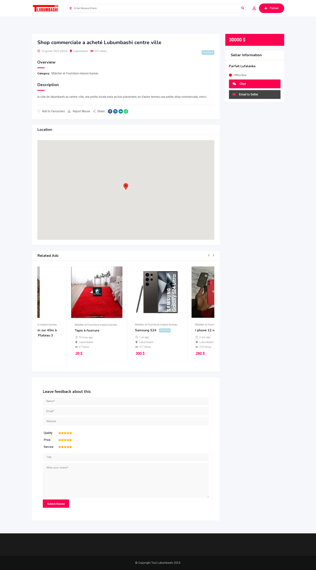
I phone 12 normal (176, 330)
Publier (274, 8)
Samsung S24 (112, 330)
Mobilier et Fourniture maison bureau (74, 73)
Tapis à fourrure (53, 330)
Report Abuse (81, 111)
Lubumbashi (80, 51)
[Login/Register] (254, 8)
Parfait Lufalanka (242, 66)
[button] (125, 186)
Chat (242, 84)
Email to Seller (248, 94)
